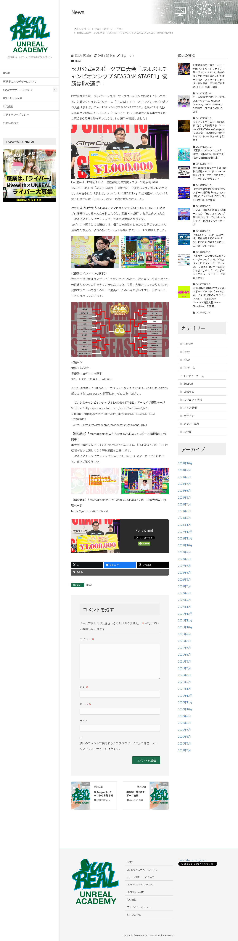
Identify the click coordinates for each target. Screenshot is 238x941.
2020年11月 (185, 702)
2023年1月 (184, 525)
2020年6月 (184, 736)
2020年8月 (184, 723)
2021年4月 (184, 668)
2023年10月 (185, 463)
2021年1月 (184, 689)
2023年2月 (184, 518)
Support (188, 383)
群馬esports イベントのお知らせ (103, 793)
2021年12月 (185, 613)
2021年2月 (184, 682)
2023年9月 (184, 470)
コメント (87, 639)
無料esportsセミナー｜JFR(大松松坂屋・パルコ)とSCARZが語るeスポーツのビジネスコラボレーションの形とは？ (209, 173)
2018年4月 (184, 750)
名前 (84, 687)
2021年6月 (184, 654)
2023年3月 (184, 511)
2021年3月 (184, 675)
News (78, 60)
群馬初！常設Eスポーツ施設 (135, 793)
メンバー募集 (191, 424)
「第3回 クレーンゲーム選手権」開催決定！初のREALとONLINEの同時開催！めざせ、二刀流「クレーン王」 (209, 240)
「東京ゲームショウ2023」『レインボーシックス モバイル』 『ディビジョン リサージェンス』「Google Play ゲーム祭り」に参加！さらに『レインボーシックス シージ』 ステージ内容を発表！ (209, 266)
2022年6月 (184, 572)
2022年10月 (185, 545)
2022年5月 (184, 579)
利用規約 (8, 106)
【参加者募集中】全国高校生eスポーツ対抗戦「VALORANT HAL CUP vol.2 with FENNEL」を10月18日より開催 (209, 194)
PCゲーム (189, 368)
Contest (188, 344)
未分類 (188, 432)
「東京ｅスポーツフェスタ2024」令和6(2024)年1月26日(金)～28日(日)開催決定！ (208, 154)
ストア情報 (190, 408)
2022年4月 (184, 586)
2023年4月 (184, 504)
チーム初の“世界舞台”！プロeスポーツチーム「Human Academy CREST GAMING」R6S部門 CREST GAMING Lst (209, 104)
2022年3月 (184, 593)
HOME (6, 73)
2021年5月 (184, 661)
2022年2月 (184, 600)
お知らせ (189, 392)
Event (187, 352)
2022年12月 (185, 532)
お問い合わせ (11, 123)
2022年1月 (184, 607)
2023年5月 (184, 497)
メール (85, 704)
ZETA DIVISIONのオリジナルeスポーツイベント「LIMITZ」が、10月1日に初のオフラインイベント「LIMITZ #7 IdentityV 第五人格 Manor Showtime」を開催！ (209, 297)
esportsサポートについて (18, 90)
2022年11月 (185, 538)
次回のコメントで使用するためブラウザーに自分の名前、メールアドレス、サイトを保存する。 (119, 746)
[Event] (80, 795)
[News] (159, 795)
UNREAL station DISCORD (140, 884)
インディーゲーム (193, 376)
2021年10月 (185, 627)
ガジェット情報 (193, 400)
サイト (84, 721)
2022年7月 (184, 566)
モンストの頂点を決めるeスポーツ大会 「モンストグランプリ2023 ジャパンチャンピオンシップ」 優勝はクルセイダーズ (209, 217)
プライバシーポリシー (16, 114)
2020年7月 (184, 730)
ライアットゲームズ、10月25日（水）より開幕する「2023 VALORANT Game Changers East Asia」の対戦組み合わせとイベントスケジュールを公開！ (209, 131)
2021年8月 (184, 641)
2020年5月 (184, 743)
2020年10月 (185, 709)
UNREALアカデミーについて (19, 81)
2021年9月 (184, 634)
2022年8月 (184, 559)
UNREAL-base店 (12, 98)
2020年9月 (184, 716)
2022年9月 (184, 552)
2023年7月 (184, 484)
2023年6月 (184, 490)
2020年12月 (185, 695)
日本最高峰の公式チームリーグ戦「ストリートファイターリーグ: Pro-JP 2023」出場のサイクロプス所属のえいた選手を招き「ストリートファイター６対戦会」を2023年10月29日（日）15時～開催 (209, 76)
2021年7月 (184, 648)
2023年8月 (184, 477)
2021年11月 (185, 620)
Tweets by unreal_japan (192, 860)
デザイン (189, 416)
